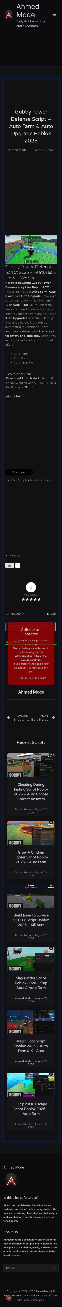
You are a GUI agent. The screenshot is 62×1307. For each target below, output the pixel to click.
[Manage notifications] (9, 1298)
